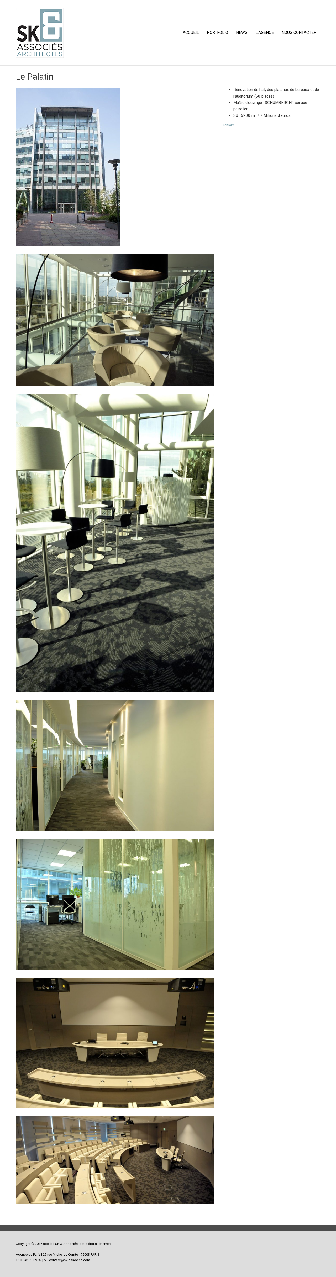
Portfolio (217, 32)
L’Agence (264, 32)
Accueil (191, 32)
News (242, 32)
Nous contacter (299, 32)
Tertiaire (229, 125)
